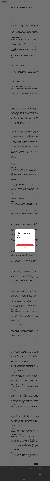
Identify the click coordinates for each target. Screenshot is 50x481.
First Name (18, 237)
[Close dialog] (33, 230)
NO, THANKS (25, 247)
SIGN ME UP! (25, 245)
